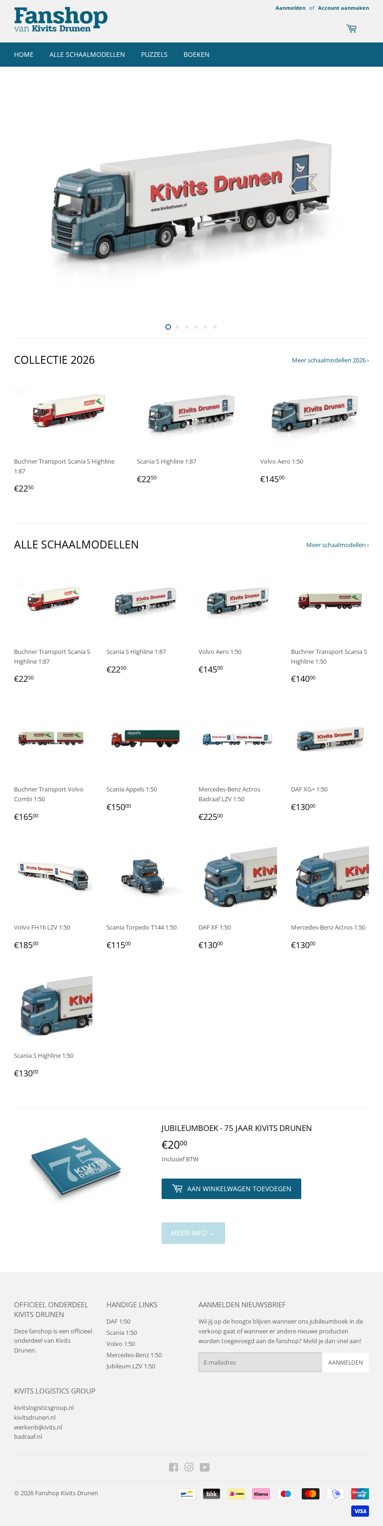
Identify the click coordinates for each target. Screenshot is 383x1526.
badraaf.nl (28, 1436)
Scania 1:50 (121, 1332)
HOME (24, 54)
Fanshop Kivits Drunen (66, 1493)
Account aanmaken (343, 7)
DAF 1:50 (118, 1321)
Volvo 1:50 (120, 1343)
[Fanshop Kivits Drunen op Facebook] (173, 1468)
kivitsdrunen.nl (35, 1417)
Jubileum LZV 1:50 (130, 1366)
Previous (29, 199)
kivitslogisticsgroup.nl (44, 1407)
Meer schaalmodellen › (337, 545)
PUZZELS (154, 54)
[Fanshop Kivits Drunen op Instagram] (189, 1468)
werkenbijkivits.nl (38, 1427)
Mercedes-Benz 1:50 (134, 1355)
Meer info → (193, 1233)
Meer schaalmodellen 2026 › (330, 360)
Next (353, 199)
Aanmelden (290, 7)
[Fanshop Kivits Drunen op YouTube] (205, 1468)
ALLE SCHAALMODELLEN (87, 54)
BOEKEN (197, 54)
